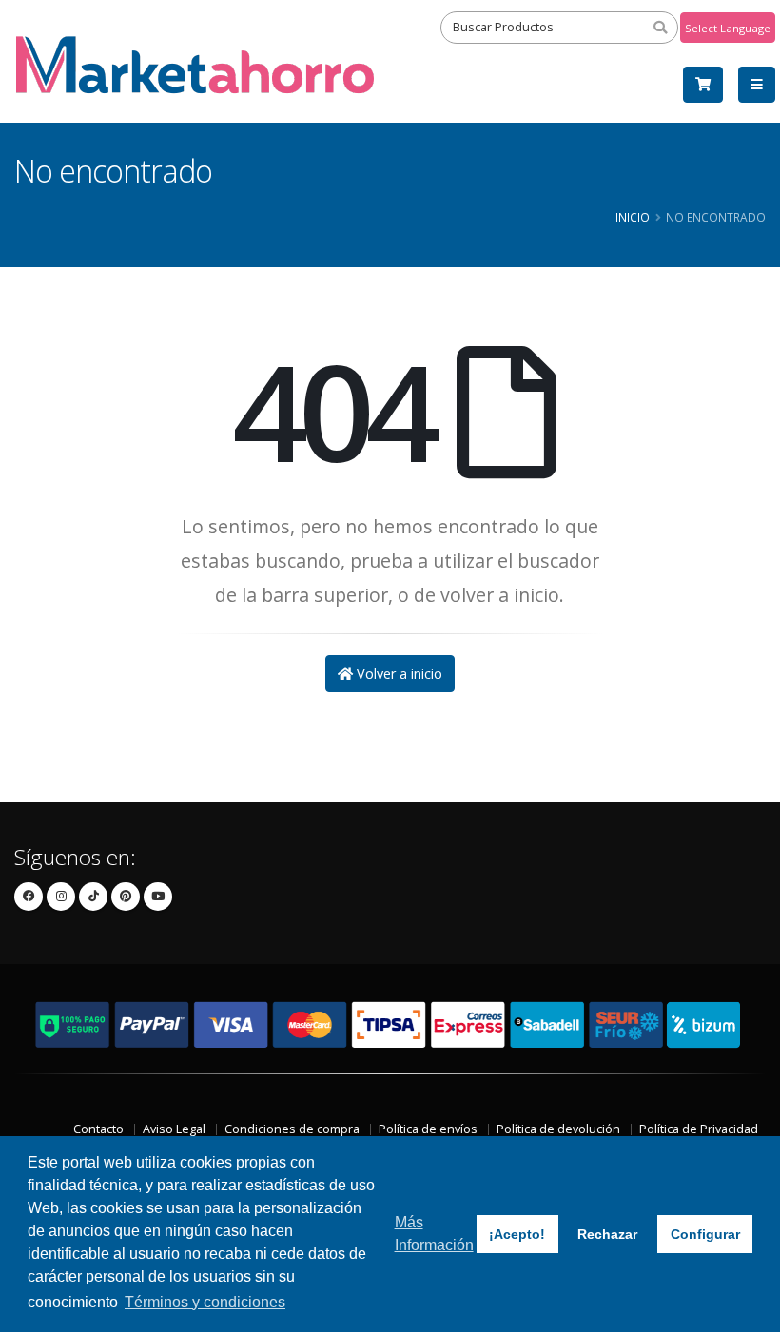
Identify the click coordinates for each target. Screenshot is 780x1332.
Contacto (98, 1129)
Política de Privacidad (698, 1129)
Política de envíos (428, 1129)
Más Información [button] (434, 1233)
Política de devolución (558, 1129)
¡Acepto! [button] (517, 1234)
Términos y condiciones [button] (205, 1302)
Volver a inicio (397, 674)
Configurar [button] (705, 1234)
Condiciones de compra (292, 1129)
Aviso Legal (174, 1129)
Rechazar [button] (607, 1234)
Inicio (632, 216)
